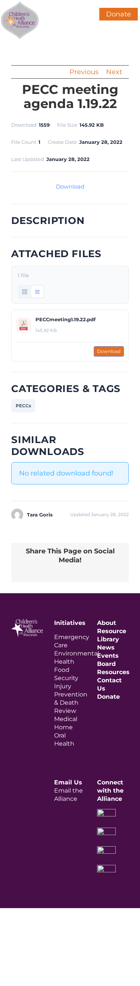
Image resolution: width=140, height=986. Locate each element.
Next (114, 72)
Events (108, 655)
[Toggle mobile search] (81, 4)
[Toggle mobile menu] (94, 4)
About (106, 622)
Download (70, 186)
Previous (84, 72)
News (106, 647)
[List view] (37, 292)
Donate (118, 14)
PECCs (23, 405)
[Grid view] (25, 292)
